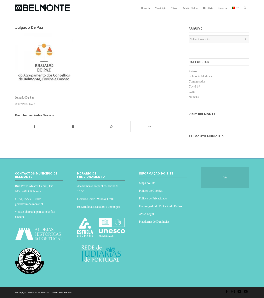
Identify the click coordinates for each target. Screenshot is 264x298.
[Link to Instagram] (233, 292)
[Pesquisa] (245, 8)
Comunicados (197, 81)
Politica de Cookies (151, 190)
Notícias (194, 97)
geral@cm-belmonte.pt (29, 204)
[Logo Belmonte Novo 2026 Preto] (42, 8)
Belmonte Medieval (201, 76)
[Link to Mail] (246, 292)
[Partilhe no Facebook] (34, 126)
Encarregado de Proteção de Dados (160, 206)
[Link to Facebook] (227, 292)
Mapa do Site (147, 183)
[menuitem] (145, 8)
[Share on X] (73, 126)
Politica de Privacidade (153, 198)
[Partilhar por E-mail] (150, 126)
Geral (192, 91)
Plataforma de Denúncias (154, 221)
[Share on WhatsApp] (111, 126)
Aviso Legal (146, 214)
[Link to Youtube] (239, 292)
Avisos (193, 71)
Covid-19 (194, 86)
